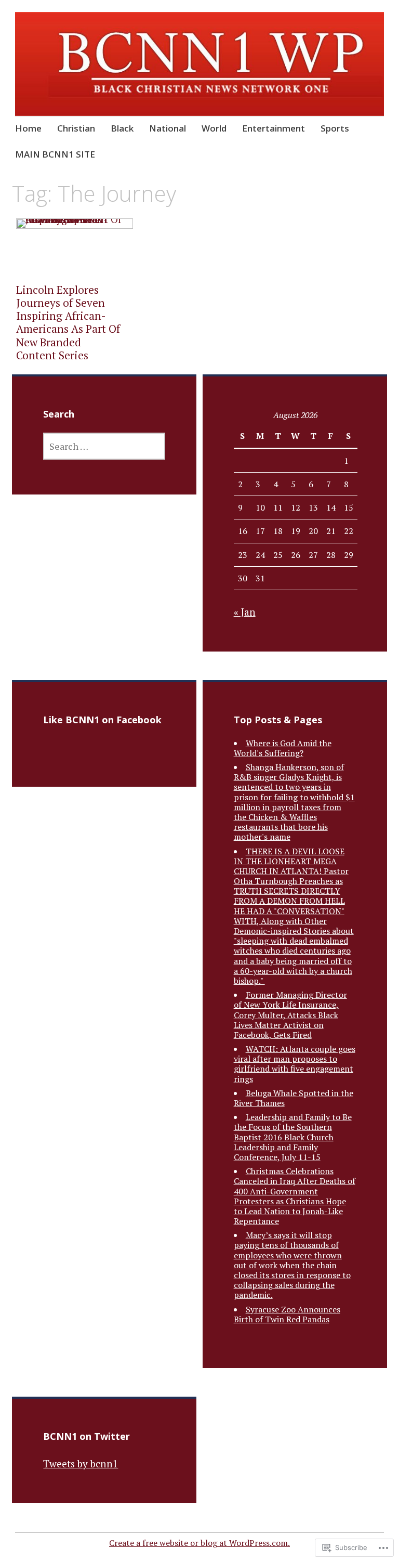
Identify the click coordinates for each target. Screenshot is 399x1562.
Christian (76, 128)
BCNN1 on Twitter (86, 1436)
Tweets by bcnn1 (80, 1463)
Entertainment (273, 128)
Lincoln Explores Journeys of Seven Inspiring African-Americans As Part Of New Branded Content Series (68, 322)
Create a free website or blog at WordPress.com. (199, 1542)
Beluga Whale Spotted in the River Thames (293, 1098)
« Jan (245, 611)
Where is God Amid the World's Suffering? (282, 748)
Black (122, 128)
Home (28, 128)
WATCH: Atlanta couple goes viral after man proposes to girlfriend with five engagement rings (294, 1064)
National (167, 128)
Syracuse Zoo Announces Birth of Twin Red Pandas (287, 1314)
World (214, 128)
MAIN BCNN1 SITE (55, 154)
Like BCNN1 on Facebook (102, 719)
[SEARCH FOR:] (104, 446)
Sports (335, 128)
